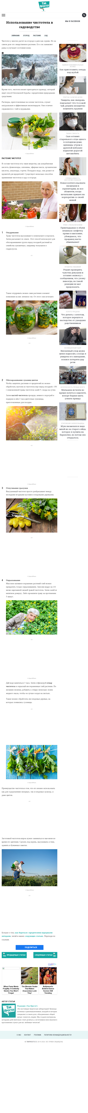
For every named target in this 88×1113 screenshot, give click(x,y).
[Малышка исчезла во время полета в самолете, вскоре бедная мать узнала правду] (72, 375)
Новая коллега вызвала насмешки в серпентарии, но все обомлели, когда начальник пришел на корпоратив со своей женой (72, 191)
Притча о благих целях (72, 97)
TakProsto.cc (32, 1042)
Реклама (37, 1035)
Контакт (27, 1035)
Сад (46, 35)
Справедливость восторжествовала (72, 179)
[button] (3, 53)
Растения (37, 35)
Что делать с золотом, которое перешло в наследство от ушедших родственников (73, 318)
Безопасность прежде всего (73, 387)
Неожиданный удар (72, 348)
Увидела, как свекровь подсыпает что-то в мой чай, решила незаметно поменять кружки (73, 104)
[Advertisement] (31, 272)
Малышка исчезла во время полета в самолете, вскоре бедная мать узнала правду (72, 394)
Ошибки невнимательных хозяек (72, 66)
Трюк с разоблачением (72, 225)
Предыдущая (16, 955)
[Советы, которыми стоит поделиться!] (44, 5)
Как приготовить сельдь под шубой (73, 71)
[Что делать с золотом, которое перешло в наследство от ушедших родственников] (72, 300)
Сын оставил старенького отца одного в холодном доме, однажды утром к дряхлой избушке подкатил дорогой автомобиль (72, 145)
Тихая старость (72, 133)
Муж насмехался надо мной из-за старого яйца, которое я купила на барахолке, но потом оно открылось (72, 432)
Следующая (43, 955)
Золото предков (73, 312)
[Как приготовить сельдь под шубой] (72, 53)
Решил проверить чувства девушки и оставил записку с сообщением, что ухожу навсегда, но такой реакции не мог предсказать (72, 278)
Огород (26, 35)
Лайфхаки (15, 35)
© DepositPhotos (29, 153)
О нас (19, 1035)
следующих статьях (34, 936)
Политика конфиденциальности (57, 1035)
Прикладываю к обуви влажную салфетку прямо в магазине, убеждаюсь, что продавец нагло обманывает (73, 234)
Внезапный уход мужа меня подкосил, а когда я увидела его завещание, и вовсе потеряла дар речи (72, 356)
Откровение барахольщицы (72, 423)
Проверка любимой (73, 267)
